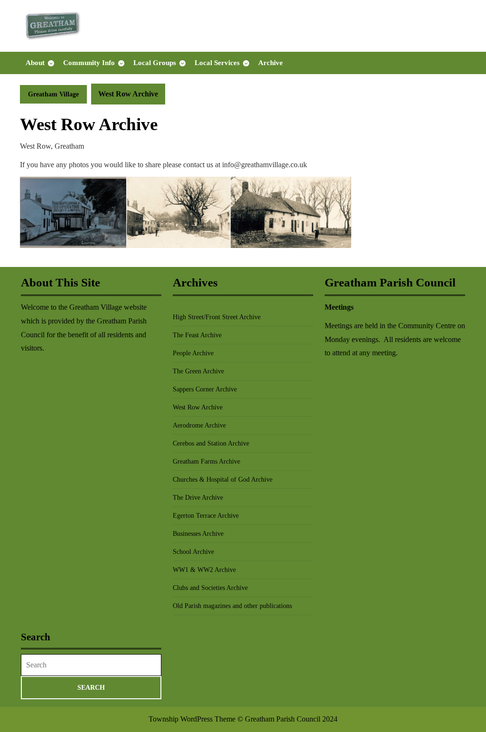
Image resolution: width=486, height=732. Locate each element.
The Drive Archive (198, 497)
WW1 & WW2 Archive (204, 569)
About (35, 63)
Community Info (89, 63)
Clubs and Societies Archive (210, 587)
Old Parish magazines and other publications (232, 605)
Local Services (217, 63)
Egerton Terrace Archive (206, 515)
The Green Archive (198, 371)
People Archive (193, 353)
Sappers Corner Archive (205, 389)
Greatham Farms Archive (206, 461)
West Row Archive (198, 407)
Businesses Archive (198, 533)
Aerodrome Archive (199, 425)
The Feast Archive (197, 335)
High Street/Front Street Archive (217, 317)
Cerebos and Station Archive (211, 443)
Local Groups (154, 63)
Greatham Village (53, 94)
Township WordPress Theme (192, 719)
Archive (270, 63)
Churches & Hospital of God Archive (222, 479)
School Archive (193, 551)
